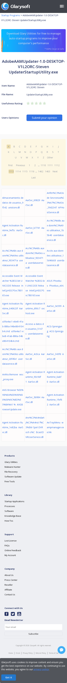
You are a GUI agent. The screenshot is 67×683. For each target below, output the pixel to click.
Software (9, 511)
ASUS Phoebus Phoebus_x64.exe (55, 285)
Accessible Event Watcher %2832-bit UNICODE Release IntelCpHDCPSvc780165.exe (12, 285)
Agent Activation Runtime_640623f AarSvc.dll (12, 308)
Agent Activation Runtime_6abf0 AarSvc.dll (55, 376)
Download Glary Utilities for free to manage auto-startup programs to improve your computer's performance (35, 41)
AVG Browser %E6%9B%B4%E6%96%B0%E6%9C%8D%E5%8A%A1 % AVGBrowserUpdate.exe (12, 399)
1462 (40, 171)
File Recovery (11, 471)
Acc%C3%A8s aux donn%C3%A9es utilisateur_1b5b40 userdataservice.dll (55, 230)
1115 (24, 171)
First (10, 165)
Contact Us (10, 594)
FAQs (7, 545)
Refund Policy (41, 653)
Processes (10, 506)
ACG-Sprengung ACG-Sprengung (55, 331)
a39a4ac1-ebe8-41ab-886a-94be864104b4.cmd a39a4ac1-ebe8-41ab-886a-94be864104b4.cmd (13, 331)
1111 (50, 165)
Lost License (11, 540)
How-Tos (9, 520)
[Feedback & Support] (61, 650)
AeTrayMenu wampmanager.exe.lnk (55, 427)
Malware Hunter (12, 466)
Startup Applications (14, 501)
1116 (31, 171)
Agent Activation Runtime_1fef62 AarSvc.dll (55, 399)
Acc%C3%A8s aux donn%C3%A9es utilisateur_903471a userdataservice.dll (35, 258)
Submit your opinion (44, 118)
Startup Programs (10, 15)
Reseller (9, 584)
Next (55, 171)
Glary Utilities (11, 462)
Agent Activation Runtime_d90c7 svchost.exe (35, 308)
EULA (18, 653)
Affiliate (8, 589)
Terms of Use (53, 653)
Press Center (11, 579)
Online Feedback (13, 550)
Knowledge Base (13, 515)
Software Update (13, 476)
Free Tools (10, 481)
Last (33, 177)
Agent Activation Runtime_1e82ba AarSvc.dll (12, 427)
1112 (57, 165)
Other (50, 157)
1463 (47, 171)
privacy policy (41, 669)
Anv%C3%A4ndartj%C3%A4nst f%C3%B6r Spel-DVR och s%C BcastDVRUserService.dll (35, 427)
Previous (20, 165)
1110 (43, 165)
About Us (9, 575)
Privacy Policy (28, 653)
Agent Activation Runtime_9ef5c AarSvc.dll (12, 230)
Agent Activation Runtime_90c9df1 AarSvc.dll (35, 376)
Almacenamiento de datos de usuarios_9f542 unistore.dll (12, 202)
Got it (8, 677)
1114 (18, 171)
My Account (10, 555)
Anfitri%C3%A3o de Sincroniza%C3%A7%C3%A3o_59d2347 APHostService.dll (55, 202)
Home (10, 653)
